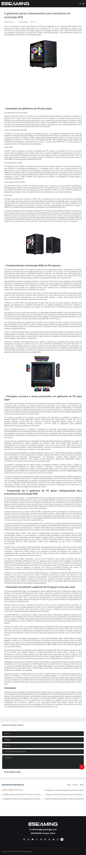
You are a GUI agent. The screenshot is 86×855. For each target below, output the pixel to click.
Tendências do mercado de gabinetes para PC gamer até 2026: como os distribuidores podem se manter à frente (22, 799)
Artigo (81, 785)
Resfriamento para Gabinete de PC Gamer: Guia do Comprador (22, 794)
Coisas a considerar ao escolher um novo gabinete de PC (64, 799)
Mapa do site (27, 851)
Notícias (75, 785)
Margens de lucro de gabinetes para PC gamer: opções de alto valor (64, 790)
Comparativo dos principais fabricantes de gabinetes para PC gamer (64, 794)
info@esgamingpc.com (46, 829)
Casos (69, 785)
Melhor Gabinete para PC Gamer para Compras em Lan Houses (13, 790)
